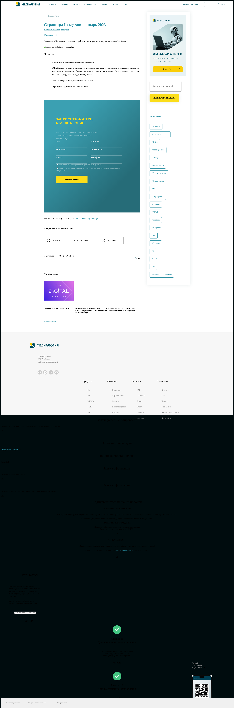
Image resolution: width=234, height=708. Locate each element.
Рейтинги (76, 4)
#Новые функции (159, 173)
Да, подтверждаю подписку (117, 508)
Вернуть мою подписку (11, 449)
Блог (126, 4)
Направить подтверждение (117, 523)
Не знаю (84, 240)
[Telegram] (66, 255)
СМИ (139, 390)
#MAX (154, 259)
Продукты (52, 4)
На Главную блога (50, 322)
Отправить (72, 179)
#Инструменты (158, 181)
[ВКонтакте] (59, 255)
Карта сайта (166, 418)
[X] (70, 255)
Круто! (56, 240)
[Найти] (164, 4)
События (104, 4)
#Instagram (65, 30)
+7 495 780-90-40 (44, 356)
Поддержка (116, 412)
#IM (153, 267)
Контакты (165, 390)
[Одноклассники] (63, 255)
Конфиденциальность (13, 703)
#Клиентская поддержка (162, 274)
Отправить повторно (25, 613)
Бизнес (139, 401)
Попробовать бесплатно (189, 4)
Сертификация (118, 396)
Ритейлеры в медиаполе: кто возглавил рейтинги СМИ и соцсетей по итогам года (91, 310)
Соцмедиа (141, 396)
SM (89, 390)
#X (153, 251)
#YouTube (156, 220)
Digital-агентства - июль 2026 (56, 308)
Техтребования (62, 703)
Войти (223, 4)
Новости (165, 401)
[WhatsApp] (73, 255)
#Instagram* (156, 228)
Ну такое (112, 240)
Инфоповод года (90, 4)
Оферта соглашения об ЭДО (37, 703)
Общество (141, 412)
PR (89, 396)
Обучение (64, 4)
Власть (139, 407)
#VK (154, 235)
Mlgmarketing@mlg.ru (124, 550)
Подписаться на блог (164, 98)
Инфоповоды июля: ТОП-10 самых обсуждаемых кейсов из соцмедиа (121, 309)
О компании (116, 4)
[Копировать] (101, 218)
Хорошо (117, 663)
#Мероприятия (158, 196)
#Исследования (158, 150)
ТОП (90, 407)
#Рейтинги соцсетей (52, 30)
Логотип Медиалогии (170, 412)
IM (89, 412)
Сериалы (140, 418)
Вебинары (116, 390)
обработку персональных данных (87, 165)
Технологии (166, 407)
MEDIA (91, 401)
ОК (2, 430)
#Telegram (156, 243)
